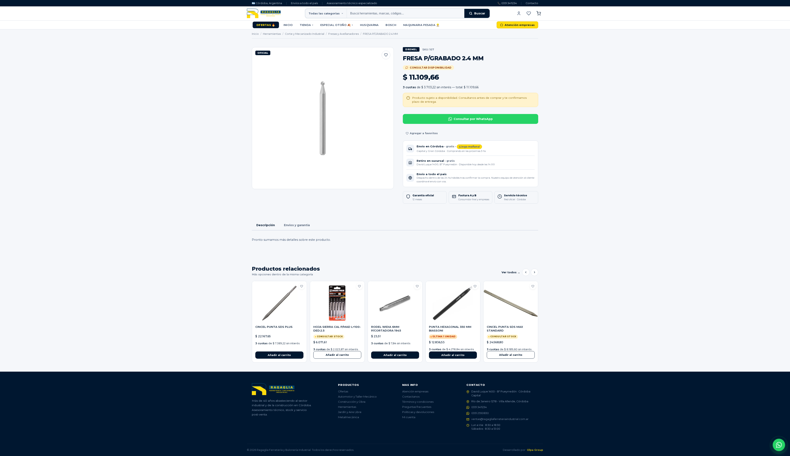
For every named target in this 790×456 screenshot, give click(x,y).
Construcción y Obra (351, 401)
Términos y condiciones (417, 401)
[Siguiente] (534, 272)
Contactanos (410, 396)
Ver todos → (511, 272)
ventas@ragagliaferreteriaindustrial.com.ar (500, 419)
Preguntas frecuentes (416, 406)
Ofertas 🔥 (265, 25)
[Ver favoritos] (528, 13)
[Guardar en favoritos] (386, 55)
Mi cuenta (408, 417)
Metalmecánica (348, 417)
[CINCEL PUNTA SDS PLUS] (279, 303)
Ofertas (343, 391)
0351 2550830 (480, 413)
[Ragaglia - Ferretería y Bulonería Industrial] (264, 13)
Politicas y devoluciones (418, 412)
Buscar (479, 13)
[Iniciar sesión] (518, 13)
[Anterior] (526, 272)
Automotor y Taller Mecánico (357, 396)
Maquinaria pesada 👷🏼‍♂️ (421, 25)
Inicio (288, 25)
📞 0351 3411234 (507, 3)
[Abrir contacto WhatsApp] (779, 445)
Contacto (532, 3)
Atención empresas (415, 391)
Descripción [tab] (265, 225)
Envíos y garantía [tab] (297, 225)
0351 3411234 (479, 407)
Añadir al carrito (337, 354)
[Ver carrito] (538, 13)
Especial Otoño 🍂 (336, 25)
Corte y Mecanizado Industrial (304, 33)
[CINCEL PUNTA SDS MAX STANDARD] (510, 303)
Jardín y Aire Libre (349, 412)
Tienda (306, 25)
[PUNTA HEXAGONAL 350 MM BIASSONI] (453, 303)
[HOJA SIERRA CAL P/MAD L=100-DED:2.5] (337, 303)
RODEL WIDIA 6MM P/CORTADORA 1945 (386, 328)
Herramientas (272, 33)
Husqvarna (369, 25)
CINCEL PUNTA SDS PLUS (274, 326)
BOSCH (391, 25)
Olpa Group (535, 449)
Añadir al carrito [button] (279, 355)
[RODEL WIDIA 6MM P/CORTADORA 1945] (395, 303)
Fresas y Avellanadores (343, 33)
